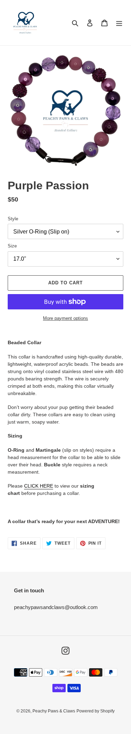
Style (13, 218)
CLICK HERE (38, 486)
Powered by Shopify (96, 711)
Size (12, 245)
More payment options (65, 318)
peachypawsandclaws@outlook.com (56, 607)
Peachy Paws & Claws (53, 711)
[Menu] (119, 22)
